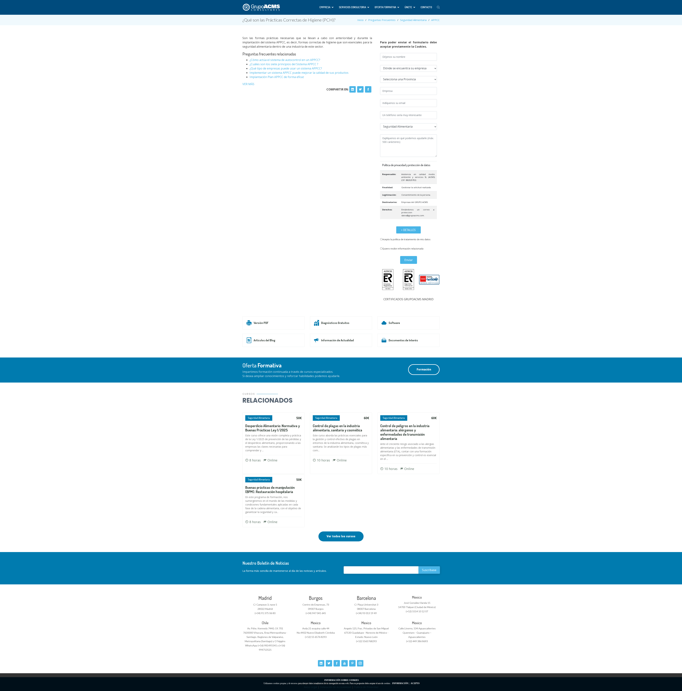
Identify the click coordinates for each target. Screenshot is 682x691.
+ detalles (408, 230)
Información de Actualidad (337, 340)
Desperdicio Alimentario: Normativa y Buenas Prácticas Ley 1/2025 (272, 427)
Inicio (360, 20)
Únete (408, 7)
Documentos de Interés (403, 340)
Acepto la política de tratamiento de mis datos (406, 239)
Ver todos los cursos (341, 536)
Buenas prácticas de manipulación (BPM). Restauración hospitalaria (270, 489)
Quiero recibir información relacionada (402, 248)
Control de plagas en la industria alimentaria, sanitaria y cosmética (337, 427)
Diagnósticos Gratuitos (335, 323)
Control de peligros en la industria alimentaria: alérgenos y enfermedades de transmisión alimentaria (404, 432)
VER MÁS (248, 84)
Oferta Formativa (385, 7)
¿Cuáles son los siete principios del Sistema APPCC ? (284, 64)
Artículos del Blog (264, 340)
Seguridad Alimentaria (413, 20)
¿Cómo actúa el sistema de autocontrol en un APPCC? (285, 60)
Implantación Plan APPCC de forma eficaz (277, 77)
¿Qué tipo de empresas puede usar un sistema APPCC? (286, 68)
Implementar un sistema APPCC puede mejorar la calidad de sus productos (299, 73)
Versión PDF (261, 323)
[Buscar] (438, 7)
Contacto (426, 7)
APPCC (435, 20)
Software (394, 323)
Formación (424, 369)
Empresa (325, 7)
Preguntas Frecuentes (382, 20)
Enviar (408, 260)
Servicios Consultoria (352, 7)
